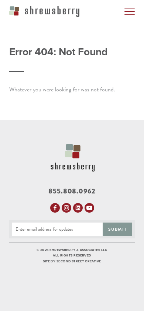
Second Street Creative (78, 261)
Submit (117, 229)
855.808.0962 (72, 191)
